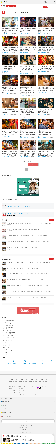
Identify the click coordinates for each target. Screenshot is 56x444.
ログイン (50, 2)
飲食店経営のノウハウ (6, 338)
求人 (19, 363)
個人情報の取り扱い (29, 432)
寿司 (16, 360)
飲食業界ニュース (41, 33)
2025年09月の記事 (43, 381)
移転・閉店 (5, 345)
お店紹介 (15, 363)
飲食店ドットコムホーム (22, 427)
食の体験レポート (5, 330)
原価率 (29, 363)
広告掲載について (20, 390)
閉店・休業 (43, 360)
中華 (14, 365)
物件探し (4, 347)
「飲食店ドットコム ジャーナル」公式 (18, 206)
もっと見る (52, 220)
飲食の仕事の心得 (23, 95)
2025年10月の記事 (33, 381)
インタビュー (5, 323)
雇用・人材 (5, 354)
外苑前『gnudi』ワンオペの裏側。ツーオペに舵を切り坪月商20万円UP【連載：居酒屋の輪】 (28, 285)
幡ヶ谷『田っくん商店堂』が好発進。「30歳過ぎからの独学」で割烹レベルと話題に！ (27, 247)
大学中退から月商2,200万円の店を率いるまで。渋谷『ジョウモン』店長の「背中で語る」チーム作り (30, 273)
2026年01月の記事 (43, 379)
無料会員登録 (45, 2)
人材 (42, 363)
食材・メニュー (6, 350)
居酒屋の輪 (5, 328)
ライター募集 (12, 390)
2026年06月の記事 (33, 376)
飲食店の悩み (21, 360)
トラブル (4, 363)
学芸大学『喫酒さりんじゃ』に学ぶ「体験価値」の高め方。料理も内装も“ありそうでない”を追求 (29, 291)
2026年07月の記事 (23, 376)
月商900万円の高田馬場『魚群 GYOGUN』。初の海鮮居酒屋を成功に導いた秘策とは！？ (27, 297)
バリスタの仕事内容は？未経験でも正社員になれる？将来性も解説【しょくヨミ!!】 (26, 229)
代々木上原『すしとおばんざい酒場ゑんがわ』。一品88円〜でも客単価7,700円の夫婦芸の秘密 (28, 262)
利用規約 (22, 432)
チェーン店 (37, 360)
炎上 (8, 360)
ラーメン (24, 363)
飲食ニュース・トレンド (7, 332)
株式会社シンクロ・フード (30, 394)
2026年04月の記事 (13, 379)
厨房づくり (5, 344)
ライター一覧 (17, 392)
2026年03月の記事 (23, 379)
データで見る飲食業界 (24, 116)
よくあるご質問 (24, 425)
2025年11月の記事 (23, 381)
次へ (33, 164)
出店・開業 (5, 342)
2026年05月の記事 (43, 376)
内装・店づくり (6, 340)
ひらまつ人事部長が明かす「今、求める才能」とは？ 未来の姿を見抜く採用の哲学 (26, 279)
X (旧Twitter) (24, 429)
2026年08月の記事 (13, 376)
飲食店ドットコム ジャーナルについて (17, 388)
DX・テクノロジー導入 (6, 365)
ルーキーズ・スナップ (7, 327)
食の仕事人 (4, 322)
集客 (4, 352)
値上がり (34, 363)
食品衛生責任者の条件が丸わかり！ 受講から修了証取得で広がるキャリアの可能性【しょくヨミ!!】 (29, 223)
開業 (38, 363)
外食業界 (9, 363)
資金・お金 (5, 349)
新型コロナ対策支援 (6, 33)
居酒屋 (11, 360)
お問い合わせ (31, 425)
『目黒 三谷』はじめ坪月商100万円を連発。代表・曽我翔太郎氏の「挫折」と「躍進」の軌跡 (28, 241)
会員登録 (28, 421)
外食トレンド (5, 333)
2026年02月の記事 (33, 379)
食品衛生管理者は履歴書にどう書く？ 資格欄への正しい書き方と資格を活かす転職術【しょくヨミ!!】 (30, 235)
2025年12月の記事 (13, 381)
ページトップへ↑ (28, 372)
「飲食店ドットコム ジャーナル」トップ (17, 386)
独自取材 (49, 360)
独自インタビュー (29, 360)
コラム (3, 360)
